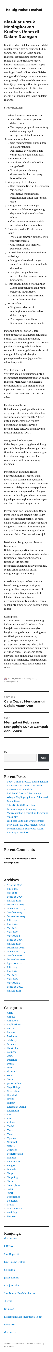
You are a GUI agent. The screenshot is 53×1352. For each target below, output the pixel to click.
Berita (10, 1028)
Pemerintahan (15, 1153)
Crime (10, 1055)
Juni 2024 (12, 971)
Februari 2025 (15, 939)
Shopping (12, 1177)
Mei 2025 (12, 928)
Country (11, 1052)
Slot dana (9, 1269)
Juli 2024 (12, 967)
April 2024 (13, 979)
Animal (11, 1016)
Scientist (12, 1169)
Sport (10, 1192)
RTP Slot (9, 1246)
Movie (10, 1134)
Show (10, 1181)
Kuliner (11, 1122)
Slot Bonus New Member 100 (20, 1293)
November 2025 (16, 908)
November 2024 (16, 951)
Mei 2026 (12, 892)
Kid (9, 1114)
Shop (10, 1173)
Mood (10, 1130)
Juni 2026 (12, 888)
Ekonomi (12, 1071)
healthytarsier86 (15, 679)
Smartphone (14, 1185)
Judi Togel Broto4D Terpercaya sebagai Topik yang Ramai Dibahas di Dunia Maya (27, 797)
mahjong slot (11, 1285)
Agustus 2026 (14, 885)
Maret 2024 (13, 982)
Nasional (12, 1142)
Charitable (13, 1048)
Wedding (12, 1212)
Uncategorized (11, 682)
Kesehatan (13, 1110)
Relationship (14, 1161)
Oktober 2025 (14, 912)
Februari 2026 (15, 896)
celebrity (12, 1040)
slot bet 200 (10, 1332)
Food (10, 1075)
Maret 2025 (13, 935)
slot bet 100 (10, 1238)
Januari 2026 (14, 900)
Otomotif (12, 1149)
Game (10, 1079)
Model (10, 1126)
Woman (11, 1216)
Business (12, 1036)
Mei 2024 (12, 975)
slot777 (8, 1301)
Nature (11, 1145)
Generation (13, 1091)
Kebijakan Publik (16, 1106)
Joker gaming (11, 1277)
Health (11, 1099)
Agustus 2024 (14, 963)
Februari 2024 (15, 986)
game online (14, 1083)
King (9, 1118)
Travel (10, 1204)
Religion (11, 1165)
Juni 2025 (12, 924)
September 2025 (16, 916)
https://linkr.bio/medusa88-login (23, 1316)
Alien (10, 1012)
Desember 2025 (15, 904)
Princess (11, 1157)
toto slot (9, 1309)
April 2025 (13, 932)
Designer (12, 1059)
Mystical (11, 1138)
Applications (14, 1024)
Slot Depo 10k (11, 1254)
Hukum (11, 1102)
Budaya (11, 1032)
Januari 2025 (14, 943)
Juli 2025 (12, 920)
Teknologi (12, 1200)
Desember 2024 (15, 947)
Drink (10, 1067)
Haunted (12, 1095)
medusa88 (10, 1324)
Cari (6, 752)
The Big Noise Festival (23, 10)
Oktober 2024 (14, 955)
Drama (10, 1063)
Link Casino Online (14, 1262)
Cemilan (11, 1044)
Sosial (10, 1189)
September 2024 (16, 959)
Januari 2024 (14, 990)
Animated (12, 1020)
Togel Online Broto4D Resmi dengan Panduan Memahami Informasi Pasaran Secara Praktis (27, 785)
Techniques (13, 1196)
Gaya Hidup (13, 1087)
